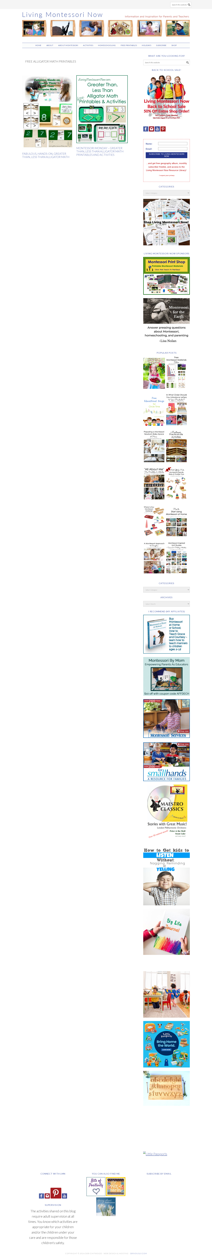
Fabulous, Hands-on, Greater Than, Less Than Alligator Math (45, 155)
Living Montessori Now (106, 24)
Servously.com (138, 1253)
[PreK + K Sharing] (115, 1195)
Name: (149, 143)
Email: (149, 149)
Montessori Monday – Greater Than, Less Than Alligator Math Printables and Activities (100, 151)
